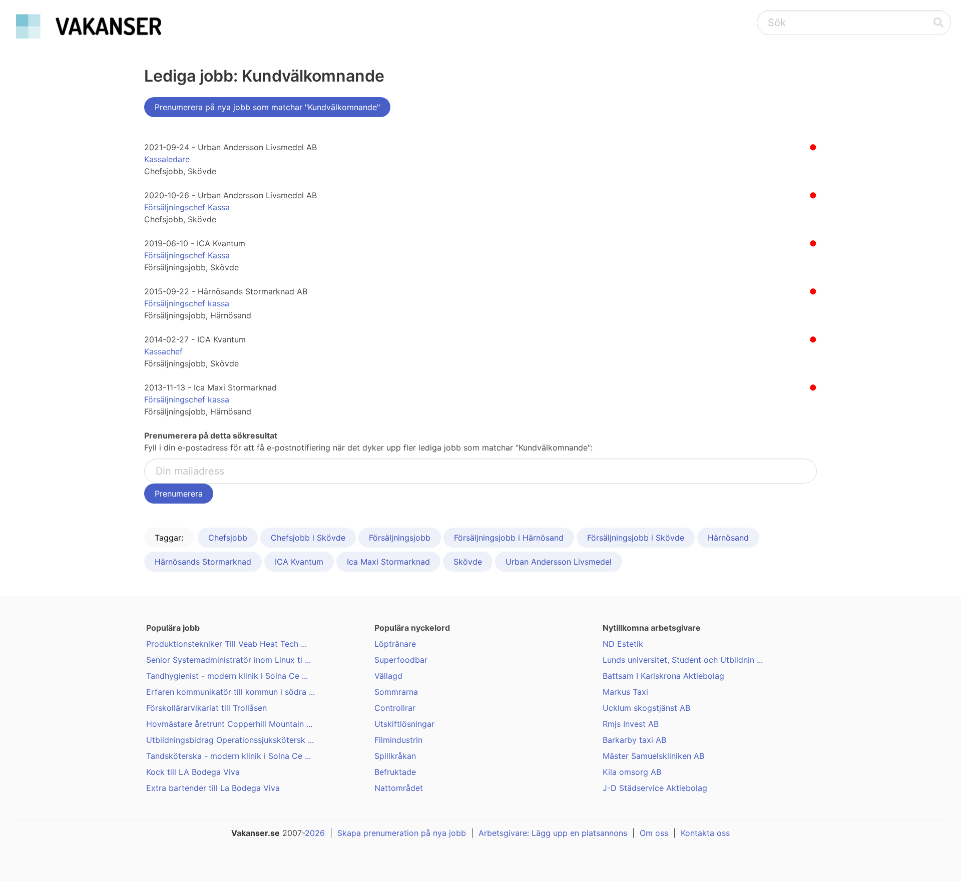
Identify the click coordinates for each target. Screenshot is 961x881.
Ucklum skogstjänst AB (646, 708)
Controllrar (394, 708)
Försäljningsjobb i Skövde (635, 538)
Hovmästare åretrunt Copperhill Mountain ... (229, 724)
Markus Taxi (625, 692)
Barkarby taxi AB (634, 740)
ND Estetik (623, 644)
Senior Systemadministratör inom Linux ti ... (228, 660)
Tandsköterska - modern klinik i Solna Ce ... (228, 756)
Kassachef (163, 351)
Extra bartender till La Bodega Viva (213, 788)
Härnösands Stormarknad (203, 562)
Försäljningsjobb (399, 538)
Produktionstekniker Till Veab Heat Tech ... (226, 644)
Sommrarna (396, 692)
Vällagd (388, 676)
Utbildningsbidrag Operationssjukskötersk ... (230, 740)
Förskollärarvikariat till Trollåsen (206, 708)
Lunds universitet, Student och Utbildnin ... (683, 660)
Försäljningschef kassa (186, 303)
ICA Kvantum (299, 562)
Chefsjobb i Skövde (308, 538)
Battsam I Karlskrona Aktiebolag (663, 676)
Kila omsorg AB (632, 772)
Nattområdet (398, 788)
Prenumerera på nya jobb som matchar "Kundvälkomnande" (267, 107)
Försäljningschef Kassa (187, 207)
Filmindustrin (398, 740)
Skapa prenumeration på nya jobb (401, 833)
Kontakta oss (705, 833)
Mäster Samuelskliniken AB (653, 756)
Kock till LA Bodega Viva (193, 772)
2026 (315, 833)
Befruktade (395, 772)
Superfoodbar (400, 660)
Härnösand (728, 538)
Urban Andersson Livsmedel (559, 562)
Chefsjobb (227, 538)
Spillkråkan (395, 756)
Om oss (654, 833)
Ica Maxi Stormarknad (388, 562)
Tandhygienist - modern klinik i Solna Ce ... (227, 676)
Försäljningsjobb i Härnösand (509, 538)
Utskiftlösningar (404, 724)
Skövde (467, 562)
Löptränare (395, 644)
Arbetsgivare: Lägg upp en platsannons (552, 833)
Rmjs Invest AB (631, 724)
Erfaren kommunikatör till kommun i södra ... (230, 692)
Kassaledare (167, 159)
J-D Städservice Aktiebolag (655, 788)
